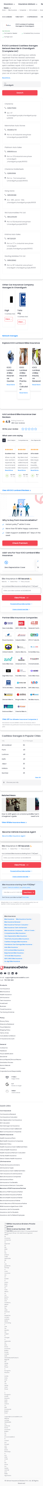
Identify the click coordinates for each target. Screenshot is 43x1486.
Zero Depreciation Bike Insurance (15, 936)
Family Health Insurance (8, 1156)
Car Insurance (5, 989)
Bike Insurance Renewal (12, 922)
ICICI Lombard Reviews (19, 490)
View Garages (9, 319)
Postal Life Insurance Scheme (10, 1165)
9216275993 (11, 108)
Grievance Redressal (7, 1024)
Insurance (8, 4)
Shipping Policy (5, 1030)
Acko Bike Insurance (11, 947)
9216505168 (11, 173)
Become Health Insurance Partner (11, 1198)
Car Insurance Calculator (8, 1117)
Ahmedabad (6, 745)
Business (3, 1006)
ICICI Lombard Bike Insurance (14, 950)
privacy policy (26, 887)
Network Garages (10, 336)
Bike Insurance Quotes (23, 919)
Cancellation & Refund (7, 1036)
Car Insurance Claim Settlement (11, 1129)
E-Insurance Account (7, 1039)
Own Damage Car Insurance (9, 1126)
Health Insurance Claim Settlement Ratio (13, 1147)
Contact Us (4, 1048)
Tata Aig (19, 312)
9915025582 (11, 260)
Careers (2, 1068)
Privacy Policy (4, 1021)
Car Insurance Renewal (8, 1114)
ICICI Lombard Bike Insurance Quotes (10, 374)
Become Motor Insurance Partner (11, 1195)
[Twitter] (16, 973)
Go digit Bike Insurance (12, 961)
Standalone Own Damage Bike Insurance (18, 944)
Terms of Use (4, 1033)
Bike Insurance (9, 919)
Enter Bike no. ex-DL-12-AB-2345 (13, 892)
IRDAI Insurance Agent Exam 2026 (11, 1206)
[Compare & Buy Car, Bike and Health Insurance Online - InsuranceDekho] (14, 968)
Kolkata (4, 768)
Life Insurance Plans (6, 1179)
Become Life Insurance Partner (10, 1200)
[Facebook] (1, 973)
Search (20, 92)
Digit (7, 310)
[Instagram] (8, 973)
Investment (3, 1003)
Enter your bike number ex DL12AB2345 (17, 591)
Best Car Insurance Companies (10, 1132)
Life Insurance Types (7, 1168)
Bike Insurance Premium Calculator (16, 925)
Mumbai (5, 773)
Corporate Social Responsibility (10, 1071)
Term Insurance (5, 1000)
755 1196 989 (9, 980)
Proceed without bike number (20, 604)
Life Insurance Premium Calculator (11, 1185)
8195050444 (12, 152)
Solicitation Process (6, 1062)
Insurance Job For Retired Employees (12, 1215)
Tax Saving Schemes (7, 1012)
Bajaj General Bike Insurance (14, 953)
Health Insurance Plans (7, 1138)
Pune (4, 750)
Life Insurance (4, 997)
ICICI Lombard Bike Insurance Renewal (36, 374)
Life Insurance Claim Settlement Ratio (12, 1171)
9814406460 (12, 217)
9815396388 (11, 195)
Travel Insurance (5, 1009)
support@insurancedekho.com (17, 977)
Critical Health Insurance (8, 1150)
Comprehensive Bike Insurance (15, 933)
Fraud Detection (5, 1027)
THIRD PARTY (19, 17)
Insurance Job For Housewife (9, 1209)
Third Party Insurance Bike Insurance (16, 939)
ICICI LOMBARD (7, 17)
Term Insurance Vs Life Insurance (11, 1174)
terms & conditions (13, 887)
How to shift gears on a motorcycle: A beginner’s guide (16, 815)
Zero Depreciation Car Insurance (11, 1120)
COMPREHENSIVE (32, 17)
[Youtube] (5, 973)
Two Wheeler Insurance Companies (22, 719)
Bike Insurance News (17, 822)
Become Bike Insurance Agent (13, 836)
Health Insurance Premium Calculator (12, 1153)
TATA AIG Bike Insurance (12, 956)
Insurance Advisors (26, 4)
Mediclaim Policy (5, 1144)
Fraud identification (6, 1054)
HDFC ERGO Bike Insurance (13, 958)
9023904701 (12, 130)
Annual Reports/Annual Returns (10, 1059)
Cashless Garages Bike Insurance (15, 941)
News (6, 8)
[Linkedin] (12, 973)
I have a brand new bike (20, 609)
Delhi (4, 759)
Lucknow (5, 754)
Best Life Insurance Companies (10, 1177)
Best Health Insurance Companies (11, 1141)
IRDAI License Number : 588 (18, 1229)
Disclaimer (3, 1057)
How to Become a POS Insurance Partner (13, 1203)
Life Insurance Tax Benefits (9, 1182)
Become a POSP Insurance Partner (11, 1192)
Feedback (3, 1051)
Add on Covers (29, 930)
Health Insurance (5, 995)
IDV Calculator (5, 1123)
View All (38, 777)
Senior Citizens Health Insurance (11, 1158)
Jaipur (4, 764)
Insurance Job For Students (9, 1212)
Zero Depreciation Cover (15, 567)
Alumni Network (5, 1065)
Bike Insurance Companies (13, 930)
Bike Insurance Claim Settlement (15, 927)
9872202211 (11, 239)
